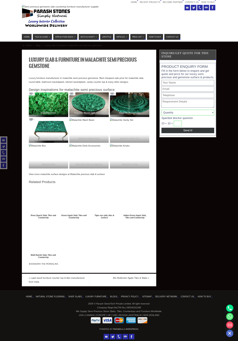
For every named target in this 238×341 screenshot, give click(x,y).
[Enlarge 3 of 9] (145, 96)
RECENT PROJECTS (150, 2)
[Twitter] (3, 146)
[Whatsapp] (229, 316)
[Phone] (3, 153)
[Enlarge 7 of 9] (64, 148)
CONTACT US (192, 2)
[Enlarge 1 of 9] (64, 96)
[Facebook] (3, 165)
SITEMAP (147, 297)
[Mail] (3, 159)
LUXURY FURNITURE (96, 297)
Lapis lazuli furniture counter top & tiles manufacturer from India (57, 280)
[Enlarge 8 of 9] (104, 148)
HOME (134, 2)
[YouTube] (3, 140)
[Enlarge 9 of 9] (145, 148)
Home (29, 45)
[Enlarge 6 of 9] (145, 122)
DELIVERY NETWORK (166, 297)
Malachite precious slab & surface (87, 174)
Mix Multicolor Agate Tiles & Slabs (131, 278)
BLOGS (113, 297)
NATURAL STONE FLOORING (50, 297)
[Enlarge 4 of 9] (64, 122)
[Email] (229, 325)
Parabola (118, 329)
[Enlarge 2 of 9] (104, 96)
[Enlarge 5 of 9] (104, 122)
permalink (52, 264)
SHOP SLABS (75, 297)
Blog (38, 45)
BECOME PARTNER (173, 2)
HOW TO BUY (208, 2)
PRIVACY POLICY (130, 297)
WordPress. (132, 329)
